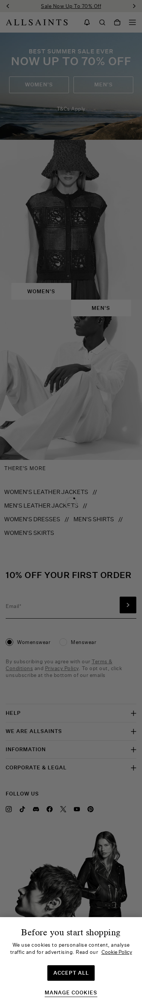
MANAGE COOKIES (71, 993)
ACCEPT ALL (71, 973)
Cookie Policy (116, 952)
